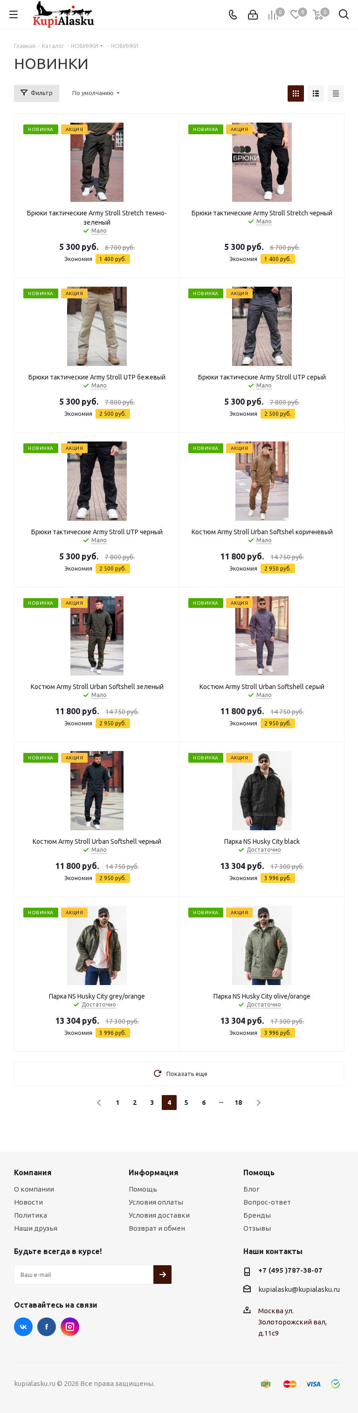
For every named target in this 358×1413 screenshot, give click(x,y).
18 (238, 1102)
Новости (28, 1202)
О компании (34, 1189)
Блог (251, 1189)
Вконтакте (23, 1326)
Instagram (70, 1326)
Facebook (46, 1326)
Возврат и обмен (157, 1228)
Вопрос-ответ (267, 1202)
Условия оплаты (156, 1202)
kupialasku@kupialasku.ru (299, 1289)
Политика (30, 1215)
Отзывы (257, 1228)
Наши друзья (35, 1228)
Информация (154, 1172)
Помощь (143, 1189)
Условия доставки (159, 1215)
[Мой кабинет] (253, 15)
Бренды (257, 1215)
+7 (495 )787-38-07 (290, 1270)
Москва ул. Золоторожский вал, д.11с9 (292, 1322)
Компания (33, 1172)
